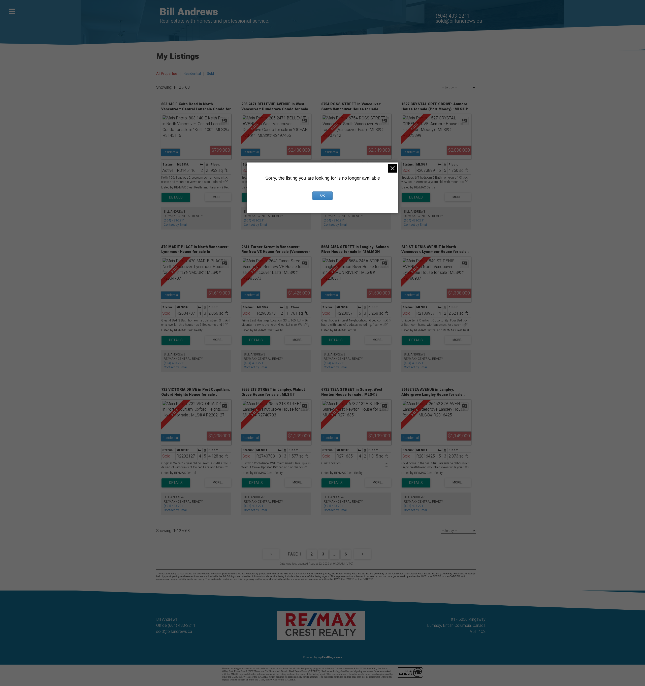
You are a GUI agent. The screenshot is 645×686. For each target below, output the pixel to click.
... (334, 554)
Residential (192, 73)
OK (322, 195)
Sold (210, 73)
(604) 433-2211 (453, 16)
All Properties (167, 73)
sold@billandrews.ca (459, 21)
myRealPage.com (330, 657)
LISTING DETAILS (176, 197)
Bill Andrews (189, 12)
